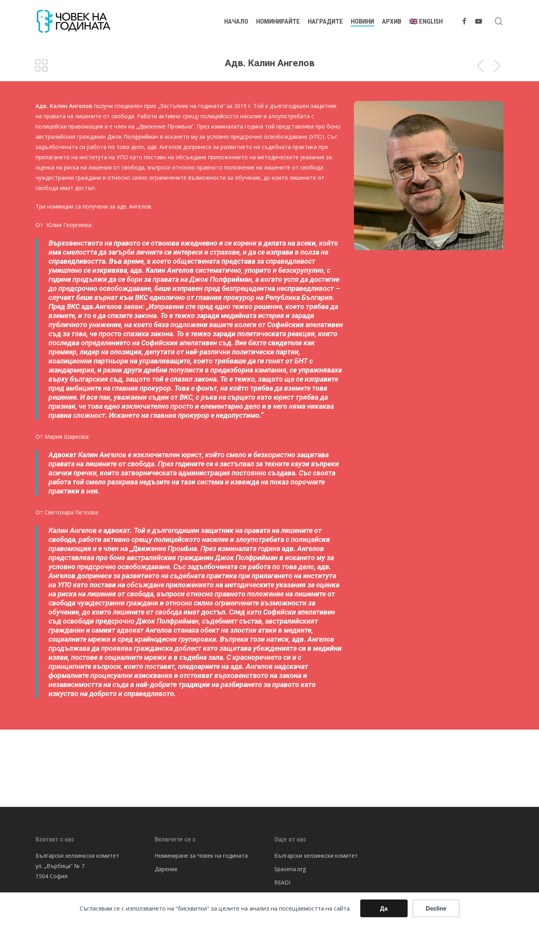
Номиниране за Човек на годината (201, 855)
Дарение (166, 869)
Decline (436, 908)
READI (282, 882)
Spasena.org (290, 869)
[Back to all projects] (41, 65)
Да (383, 908)
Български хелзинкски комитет (316, 855)
